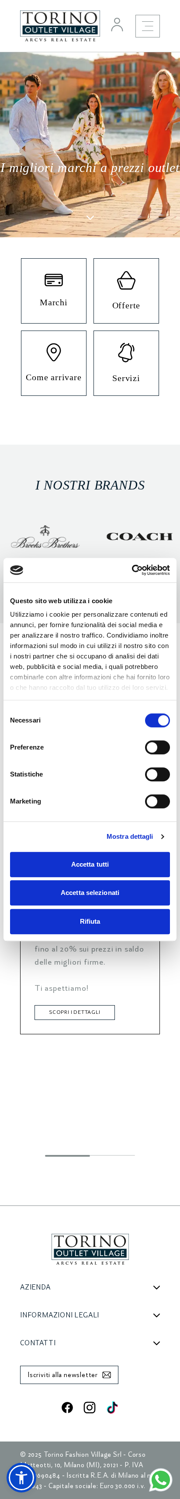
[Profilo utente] (117, 24)
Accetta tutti (90, 864)
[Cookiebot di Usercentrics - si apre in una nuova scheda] (131, 570)
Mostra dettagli (130, 836)
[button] (21, 1477)
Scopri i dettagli (74, 1012)
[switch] (157, 747)
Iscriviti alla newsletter (63, 1375)
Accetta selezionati (90, 892)
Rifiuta (90, 921)
